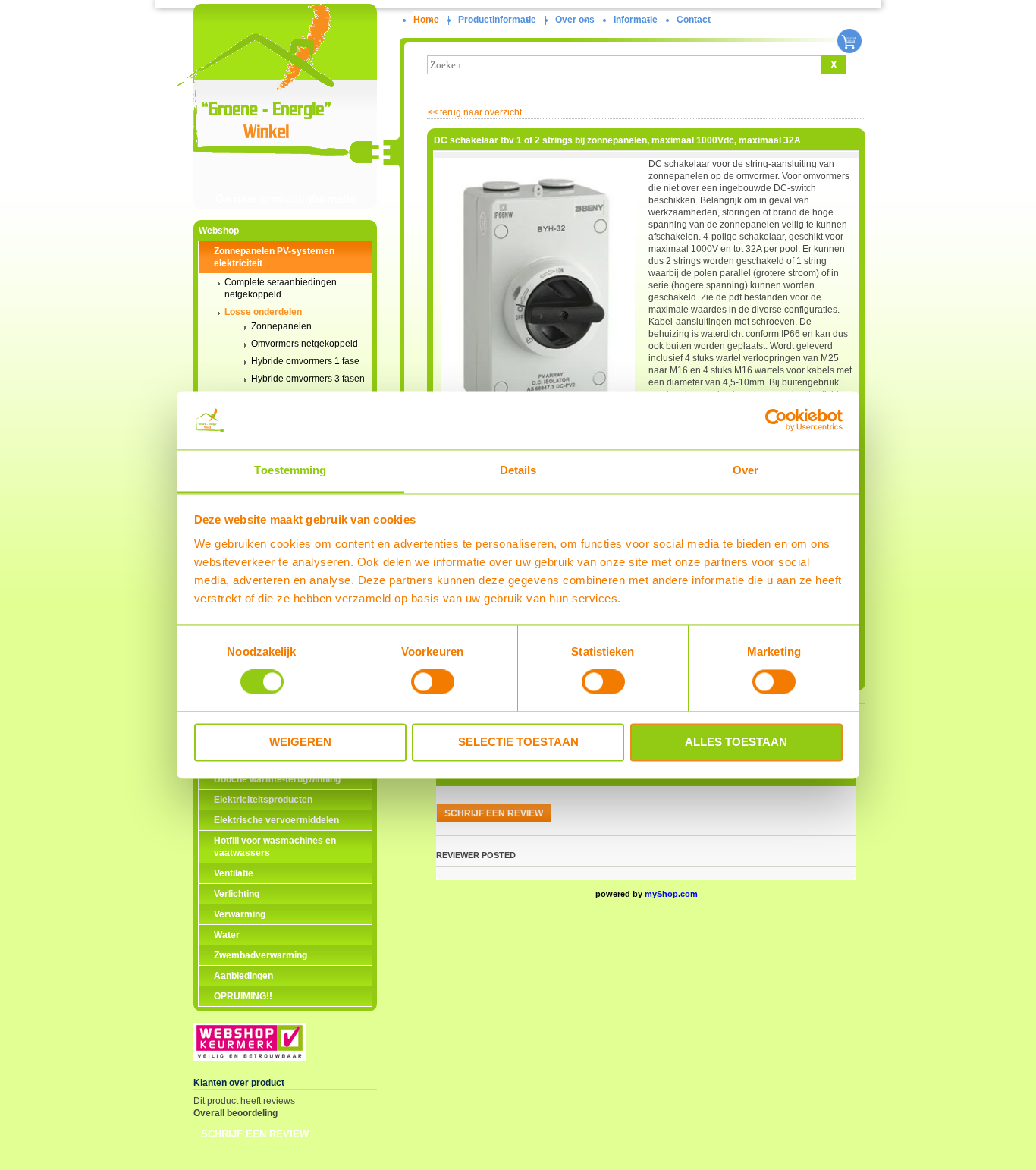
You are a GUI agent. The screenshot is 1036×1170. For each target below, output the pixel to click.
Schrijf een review (255, 1134)
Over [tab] (745, 470)
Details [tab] (518, 470)
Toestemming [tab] (290, 470)
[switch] (432, 682)
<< (474, 112)
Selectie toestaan (518, 741)
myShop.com (671, 893)
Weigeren (300, 741)
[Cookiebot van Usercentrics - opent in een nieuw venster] (776, 420)
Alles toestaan (736, 741)
